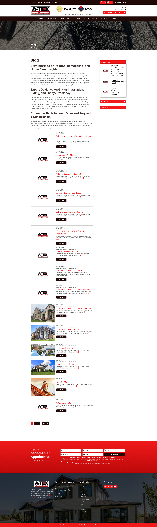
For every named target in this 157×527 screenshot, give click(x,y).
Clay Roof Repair (63, 382)
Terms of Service (109, 457)
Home (82, 486)
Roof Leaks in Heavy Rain (67, 364)
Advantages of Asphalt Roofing (69, 212)
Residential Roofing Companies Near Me (73, 308)
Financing (83, 496)
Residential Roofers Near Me (68, 329)
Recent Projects (85, 499)
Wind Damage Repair (65, 403)
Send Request (114, 454)
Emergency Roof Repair (66, 155)
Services (83, 491)
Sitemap (83, 509)
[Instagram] (108, 2)
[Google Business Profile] (104, 2)
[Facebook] (101, 2)
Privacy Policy (99, 457)
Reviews (83, 501)
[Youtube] (111, 2)
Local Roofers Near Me (66, 348)
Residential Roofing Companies (69, 270)
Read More (61, 147)
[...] (88, 143)
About (82, 489)
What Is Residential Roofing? (68, 174)
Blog (82, 504)
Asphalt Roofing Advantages (68, 193)
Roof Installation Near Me (67, 251)
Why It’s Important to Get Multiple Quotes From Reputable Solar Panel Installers (118, 71)
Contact (83, 506)
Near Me (83, 494)
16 (44, 423)
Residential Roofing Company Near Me (73, 289)
